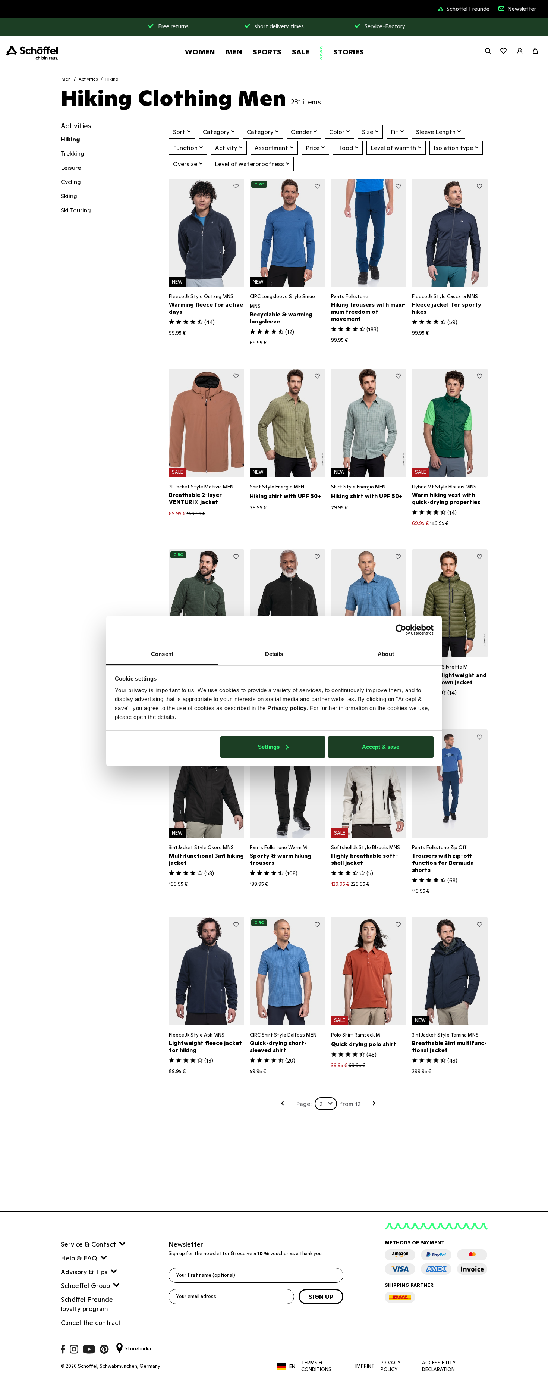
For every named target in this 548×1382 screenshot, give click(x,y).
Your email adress (196, 1296)
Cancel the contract (91, 1322)
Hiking (112, 79)
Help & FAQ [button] (79, 1258)
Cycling (71, 181)
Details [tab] (274, 654)
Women (200, 51)
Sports (267, 51)
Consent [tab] (162, 654)
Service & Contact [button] (88, 1244)
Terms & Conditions (316, 1366)
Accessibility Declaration (439, 1366)
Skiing (69, 196)
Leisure (71, 167)
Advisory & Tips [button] (84, 1271)
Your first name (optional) (205, 1275)
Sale (300, 51)
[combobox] (326, 1103)
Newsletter (521, 8)
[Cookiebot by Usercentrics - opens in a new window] (401, 629)
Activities (88, 79)
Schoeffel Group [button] (85, 1285)
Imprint (365, 1366)
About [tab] (386, 654)
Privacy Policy (391, 1366)
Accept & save (380, 747)
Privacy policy (286, 708)
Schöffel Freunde (468, 8)
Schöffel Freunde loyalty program (87, 1304)
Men (234, 51)
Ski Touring (76, 210)
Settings (269, 747)
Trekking (72, 153)
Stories (348, 51)
